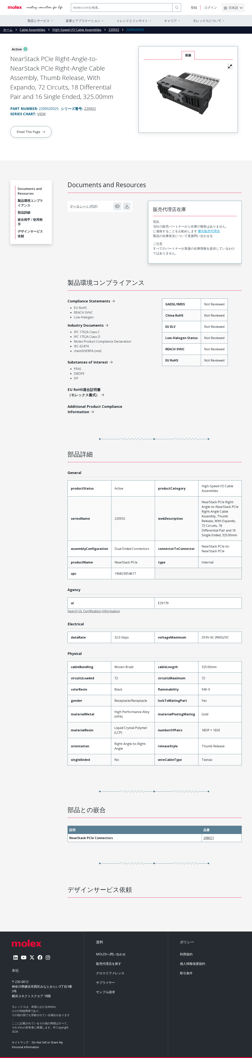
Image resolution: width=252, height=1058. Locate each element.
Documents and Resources (30, 191)
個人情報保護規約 (192, 963)
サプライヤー (105, 982)
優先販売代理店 (209, 231)
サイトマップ (20, 1042)
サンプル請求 (105, 992)
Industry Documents (86, 325)
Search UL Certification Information (94, 611)
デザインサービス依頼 (30, 233)
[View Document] (117, 206)
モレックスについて (207, 21)
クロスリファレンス (110, 973)
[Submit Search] (176, 7)
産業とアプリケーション (83, 21)
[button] (230, 66)
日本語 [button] (233, 8)
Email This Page (28, 132)
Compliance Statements (89, 301)
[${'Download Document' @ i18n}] (127, 206)
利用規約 (186, 954)
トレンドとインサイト (132, 21)
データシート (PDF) (83, 206)
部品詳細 (24, 212)
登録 (194, 7)
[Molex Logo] (35, 7)
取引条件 (186, 973)
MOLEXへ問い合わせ (111, 954)
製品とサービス (39, 21)
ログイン (210, 7)
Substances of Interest (88, 362)
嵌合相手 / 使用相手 (30, 221)
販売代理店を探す (108, 963)
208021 (208, 838)
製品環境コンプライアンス (30, 202)
